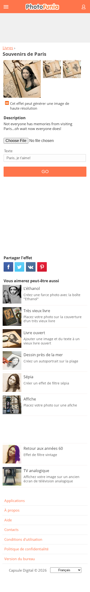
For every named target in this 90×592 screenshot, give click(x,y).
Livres (8, 48)
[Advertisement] (45, 27)
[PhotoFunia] (44, 6)
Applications (14, 500)
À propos (11, 510)
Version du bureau (19, 558)
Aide (8, 520)
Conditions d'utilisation (23, 539)
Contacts (11, 529)
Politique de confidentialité (26, 549)
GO (45, 171)
